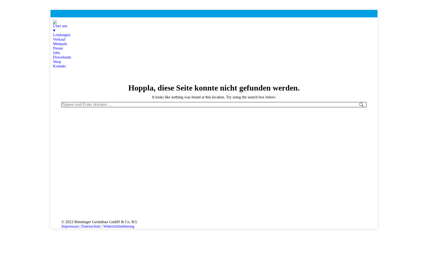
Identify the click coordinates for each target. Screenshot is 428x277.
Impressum (70, 226)
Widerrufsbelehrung (118, 226)
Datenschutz (91, 226)
